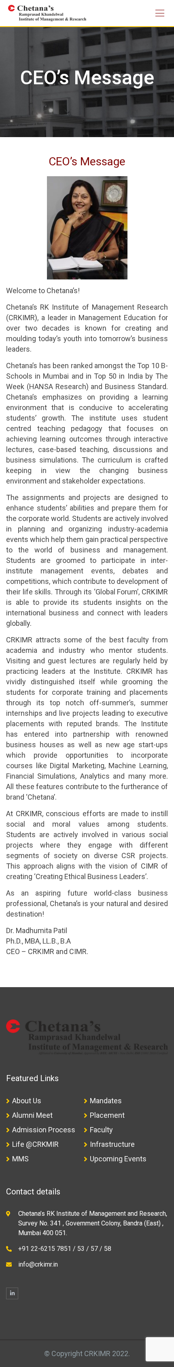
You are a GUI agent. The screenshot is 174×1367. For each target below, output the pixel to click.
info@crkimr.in (38, 1264)
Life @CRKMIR (35, 1144)
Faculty (101, 1129)
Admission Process (43, 1129)
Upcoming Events (118, 1158)
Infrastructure (112, 1144)
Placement (107, 1115)
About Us (26, 1100)
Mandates (106, 1100)
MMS (20, 1158)
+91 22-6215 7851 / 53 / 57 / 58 (64, 1248)
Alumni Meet (32, 1115)
